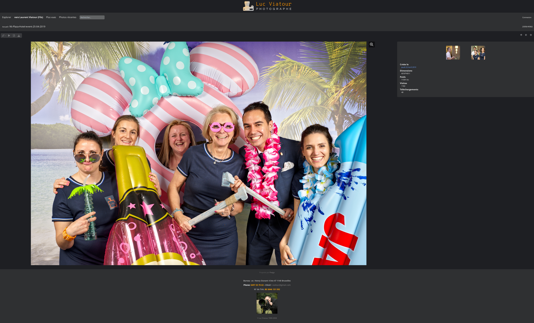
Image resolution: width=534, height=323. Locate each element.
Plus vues (51, 17)
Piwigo (272, 272)
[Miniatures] (521, 34)
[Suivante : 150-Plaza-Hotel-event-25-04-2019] (530, 34)
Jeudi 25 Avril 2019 (408, 67)
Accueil (5, 26)
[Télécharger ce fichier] (18, 35)
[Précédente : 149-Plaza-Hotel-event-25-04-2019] (526, 34)
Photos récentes (67, 17)
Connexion (526, 17)
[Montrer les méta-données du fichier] (14, 35)
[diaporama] (9, 35)
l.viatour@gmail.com (281, 285)
